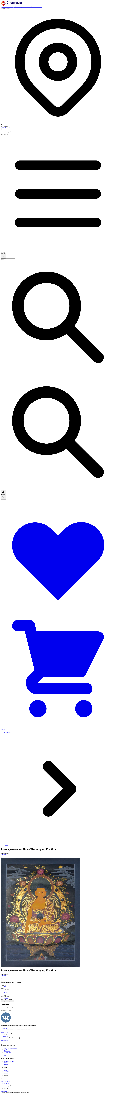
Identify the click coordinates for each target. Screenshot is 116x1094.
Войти (5, 1055)
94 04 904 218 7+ (5, 1081)
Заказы (5, 1049)
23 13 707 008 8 (5, 1083)
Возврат (6, 1062)
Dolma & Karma (8, 986)
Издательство (23, 7)
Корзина (3, 729)
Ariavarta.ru (4, 1028)
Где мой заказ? (8, 1052)
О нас (5, 1070)
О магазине (38, 7)
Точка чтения (4, 1040)
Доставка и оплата (6, 7)
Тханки (6, 845)
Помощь (6, 1064)
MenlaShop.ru (4, 1032)
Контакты (17, 7)
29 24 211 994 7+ (5, 127)
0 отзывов (3, 854)
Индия (5, 992)
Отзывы (33, 7)
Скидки (13, 7)
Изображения (7, 732)
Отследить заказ (5, 8)
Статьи (29, 7)
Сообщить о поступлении (7, 1001)
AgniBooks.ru (4, 1036)
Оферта (6, 1073)
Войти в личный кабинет (10, 1048)
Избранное (7, 1051)
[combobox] (8, 259)
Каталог (3, 253)
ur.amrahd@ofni (5, 1091)
